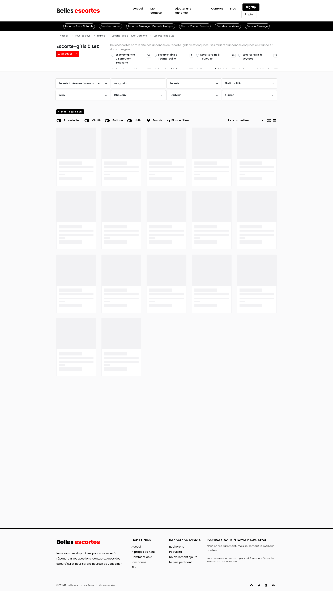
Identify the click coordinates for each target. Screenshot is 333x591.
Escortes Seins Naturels (79, 26)
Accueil (64, 35)
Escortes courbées (228, 26)
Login (249, 14)
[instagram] (266, 585)
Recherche (176, 547)
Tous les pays (82, 35)
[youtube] (273, 585)
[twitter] (259, 585)
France (101, 35)
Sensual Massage (257, 26)
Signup (251, 7)
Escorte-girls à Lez (164, 35)
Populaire (175, 552)
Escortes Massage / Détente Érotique (150, 26)
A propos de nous (143, 552)
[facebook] (251, 585)
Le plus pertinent (180, 562)
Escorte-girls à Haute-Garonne (129, 35)
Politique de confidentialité (222, 561)
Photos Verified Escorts (195, 26)
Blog (134, 567)
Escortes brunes (110, 26)
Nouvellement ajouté (183, 557)
